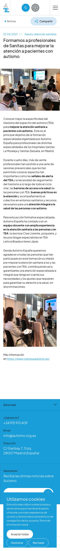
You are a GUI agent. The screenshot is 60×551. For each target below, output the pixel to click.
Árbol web (9, 405)
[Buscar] (26, 8)
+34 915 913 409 (15, 423)
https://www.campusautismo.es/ (28, 358)
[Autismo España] (6, 7)
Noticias (11, 21)
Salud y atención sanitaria (40, 34)
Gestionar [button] (17, 542)
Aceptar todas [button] (20, 534)
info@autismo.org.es (19, 435)
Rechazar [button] (38, 542)
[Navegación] (55, 8)
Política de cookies (39, 524)
